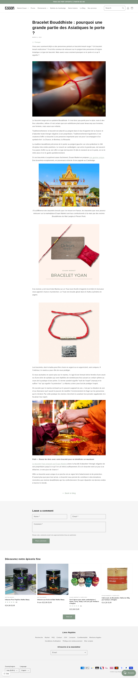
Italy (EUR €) (11, 670)
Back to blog (70, 493)
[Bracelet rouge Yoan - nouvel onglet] (69, 116)
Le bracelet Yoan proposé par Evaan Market (49, 464)
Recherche (39, 637)
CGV (65, 637)
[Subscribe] (85, 652)
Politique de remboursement (72, 641)
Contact (59, 637)
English (24, 670)
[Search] (123, 8)
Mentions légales (95, 637)
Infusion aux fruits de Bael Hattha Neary (50, 599)
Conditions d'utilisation (53, 641)
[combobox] (114, 8)
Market (47, 637)
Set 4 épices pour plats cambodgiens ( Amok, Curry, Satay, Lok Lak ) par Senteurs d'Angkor (84, 601)
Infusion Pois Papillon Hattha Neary (17, 599)
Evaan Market (118, 671)
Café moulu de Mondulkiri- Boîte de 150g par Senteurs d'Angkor (116, 599)
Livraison (72, 637)
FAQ (53, 637)
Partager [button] (38, 42)
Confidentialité (82, 637)
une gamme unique (96, 157)
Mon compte (88, 641)
